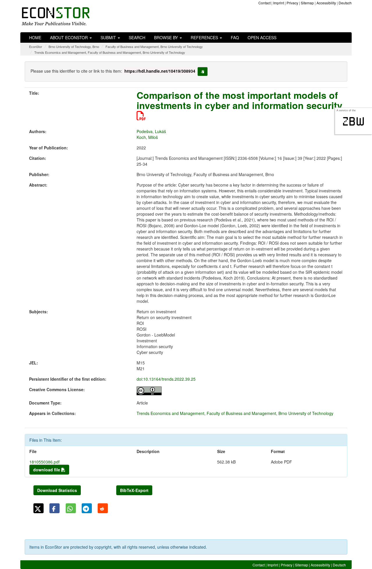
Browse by (166, 37)
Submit (109, 37)
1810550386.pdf (44, 462)
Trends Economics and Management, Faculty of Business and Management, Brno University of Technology (109, 52)
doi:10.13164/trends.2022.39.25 (166, 379)
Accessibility (326, 2)
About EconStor (69, 37)
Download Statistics (57, 490)
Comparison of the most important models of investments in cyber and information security (239, 100)
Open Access (262, 37)
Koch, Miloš (147, 137)
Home (35, 37)
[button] (38, 508)
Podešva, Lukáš (151, 131)
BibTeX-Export (134, 490)
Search (137, 37)
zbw (353, 121)
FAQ (235, 37)
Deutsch (345, 2)
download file (47, 470)
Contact (264, 2)
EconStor (35, 46)
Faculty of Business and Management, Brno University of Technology (154, 46)
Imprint (278, 2)
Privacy (292, 2)
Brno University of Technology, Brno (74, 46)
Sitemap (307, 2)
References (205, 37)
